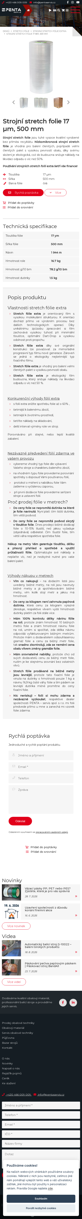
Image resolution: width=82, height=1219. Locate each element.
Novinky (7, 1063)
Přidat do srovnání (20, 207)
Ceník (5, 1078)
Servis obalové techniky (17, 1033)
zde (50, 1188)
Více (57, 192)
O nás (6, 1058)
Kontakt (7, 1047)
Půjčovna (8, 1038)
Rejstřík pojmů (12, 1073)
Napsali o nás (11, 1068)
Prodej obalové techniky (18, 1023)
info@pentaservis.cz (44, 2)
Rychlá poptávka (26, 192)
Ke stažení (8, 1083)
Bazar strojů (10, 1042)
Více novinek (16, 926)
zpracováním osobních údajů (52, 832)
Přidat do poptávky (20, 202)
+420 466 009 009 (16, 2)
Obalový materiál (13, 1028)
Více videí (14, 982)
